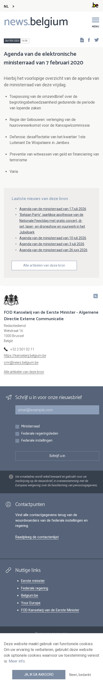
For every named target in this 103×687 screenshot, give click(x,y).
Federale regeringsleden (39, 434)
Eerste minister (33, 581)
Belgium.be (29, 595)
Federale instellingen (36, 440)
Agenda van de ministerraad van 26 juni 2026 (53, 250)
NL (6, 6)
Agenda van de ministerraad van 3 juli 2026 (51, 244)
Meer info (17, 661)
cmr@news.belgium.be (21, 362)
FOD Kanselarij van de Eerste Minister (50, 610)
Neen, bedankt (80, 675)
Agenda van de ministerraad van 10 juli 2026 (52, 238)
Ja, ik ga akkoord (39, 674)
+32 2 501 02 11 (22, 349)
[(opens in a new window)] (87, 40)
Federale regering (34, 588)
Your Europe (30, 603)
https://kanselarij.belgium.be (25, 355)
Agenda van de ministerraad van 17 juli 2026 (52, 209)
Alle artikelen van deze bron (44, 265)
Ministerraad (30, 426)
